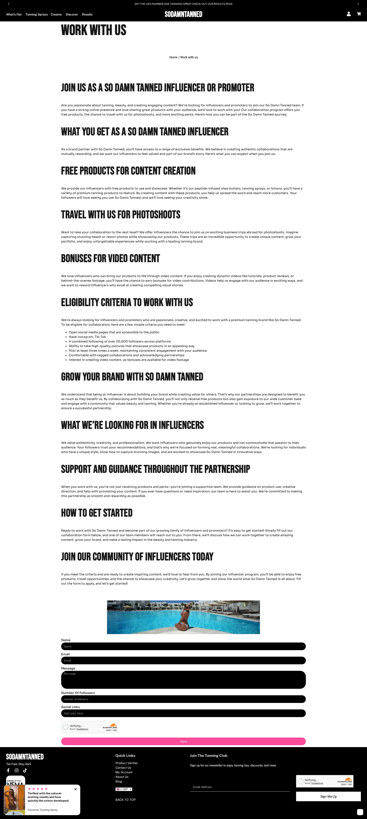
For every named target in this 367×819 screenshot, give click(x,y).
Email (65, 654)
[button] (9, 4)
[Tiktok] (25, 770)
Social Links (70, 707)
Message (68, 668)
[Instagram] (17, 770)
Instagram (85, 337)
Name (66, 640)
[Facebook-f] (8, 770)
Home (173, 57)
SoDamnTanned (183, 14)
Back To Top (125, 800)
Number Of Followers (78, 693)
